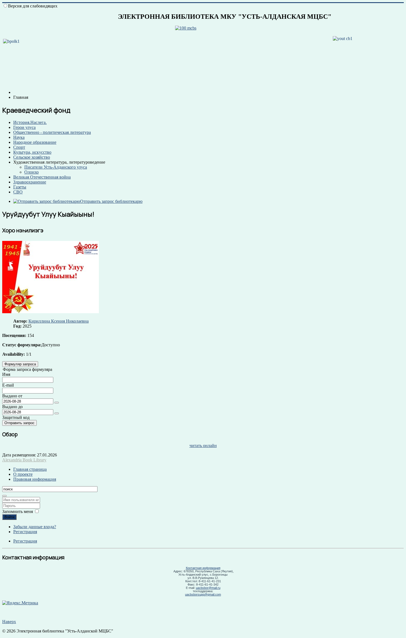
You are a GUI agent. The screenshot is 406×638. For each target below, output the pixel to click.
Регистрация (25, 531)
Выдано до (12, 406)
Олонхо (31, 172)
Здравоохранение (29, 182)
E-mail (8, 385)
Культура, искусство (32, 152)
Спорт (19, 147)
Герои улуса (24, 127)
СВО (18, 192)
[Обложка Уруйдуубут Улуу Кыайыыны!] (50, 311)
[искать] (4, 496)
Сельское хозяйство (31, 157)
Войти (9, 517)
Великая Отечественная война (42, 177)
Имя (6, 374)
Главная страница (30, 469)
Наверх (9, 621)
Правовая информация (34, 479)
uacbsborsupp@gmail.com (203, 594)
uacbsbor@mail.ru (208, 587)
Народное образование (34, 142)
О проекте (23, 474)
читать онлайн (203, 445)
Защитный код (16, 417)
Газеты (19, 187)
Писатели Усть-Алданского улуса (55, 167)
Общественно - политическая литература (52, 132)
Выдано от (12, 396)
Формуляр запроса (20, 364)
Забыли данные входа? (34, 526)
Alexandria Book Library (24, 460)
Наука (19, 137)
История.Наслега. (30, 122)
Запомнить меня (17, 511)
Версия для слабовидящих (32, 6)
